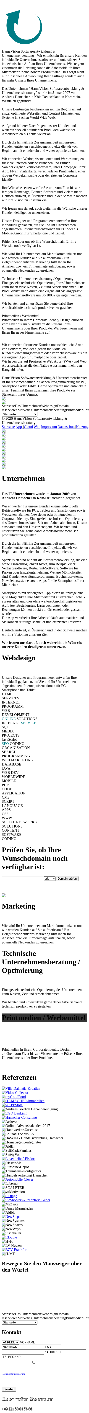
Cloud (28, 427)
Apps (19, 427)
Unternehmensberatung (49, 410)
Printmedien (74, 410)
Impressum (49, 427)
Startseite (8, 406)
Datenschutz (66, 427)
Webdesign (49, 406)
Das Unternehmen (28, 406)
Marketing (25, 410)
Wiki (37, 427)
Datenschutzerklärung (14, 1373)
